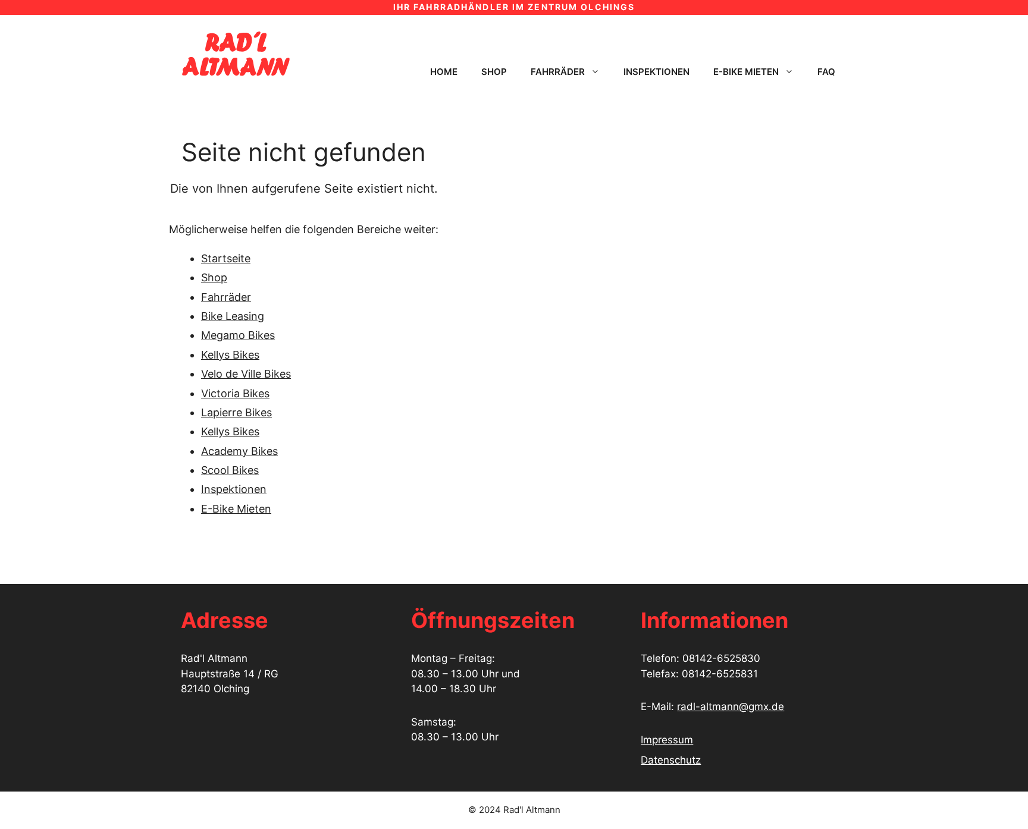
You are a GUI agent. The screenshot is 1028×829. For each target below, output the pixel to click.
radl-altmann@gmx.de (730, 706)
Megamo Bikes (238, 335)
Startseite (225, 258)
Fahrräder (558, 71)
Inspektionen (656, 71)
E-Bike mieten (746, 71)
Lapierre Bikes (236, 412)
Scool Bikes (230, 470)
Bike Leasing (232, 316)
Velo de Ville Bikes (246, 374)
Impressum (667, 740)
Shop (494, 71)
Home (443, 71)
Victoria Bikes (235, 393)
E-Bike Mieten (236, 509)
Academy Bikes (239, 451)
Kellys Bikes (230, 354)
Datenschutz (671, 760)
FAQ (826, 71)
